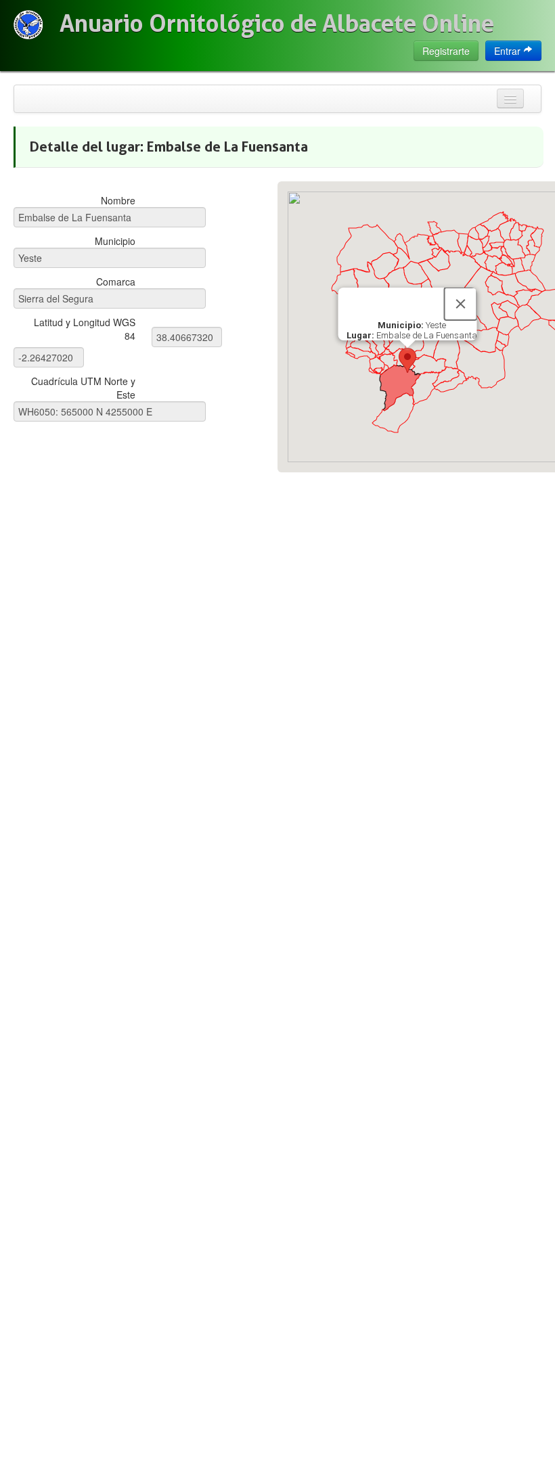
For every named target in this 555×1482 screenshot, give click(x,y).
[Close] (461, 304)
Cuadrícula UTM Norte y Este (83, 387)
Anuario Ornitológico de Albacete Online (277, 23)
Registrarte (446, 51)
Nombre (118, 200)
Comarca (115, 281)
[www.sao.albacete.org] (28, 24)
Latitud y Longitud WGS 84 (84, 328)
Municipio (115, 241)
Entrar (508, 51)
